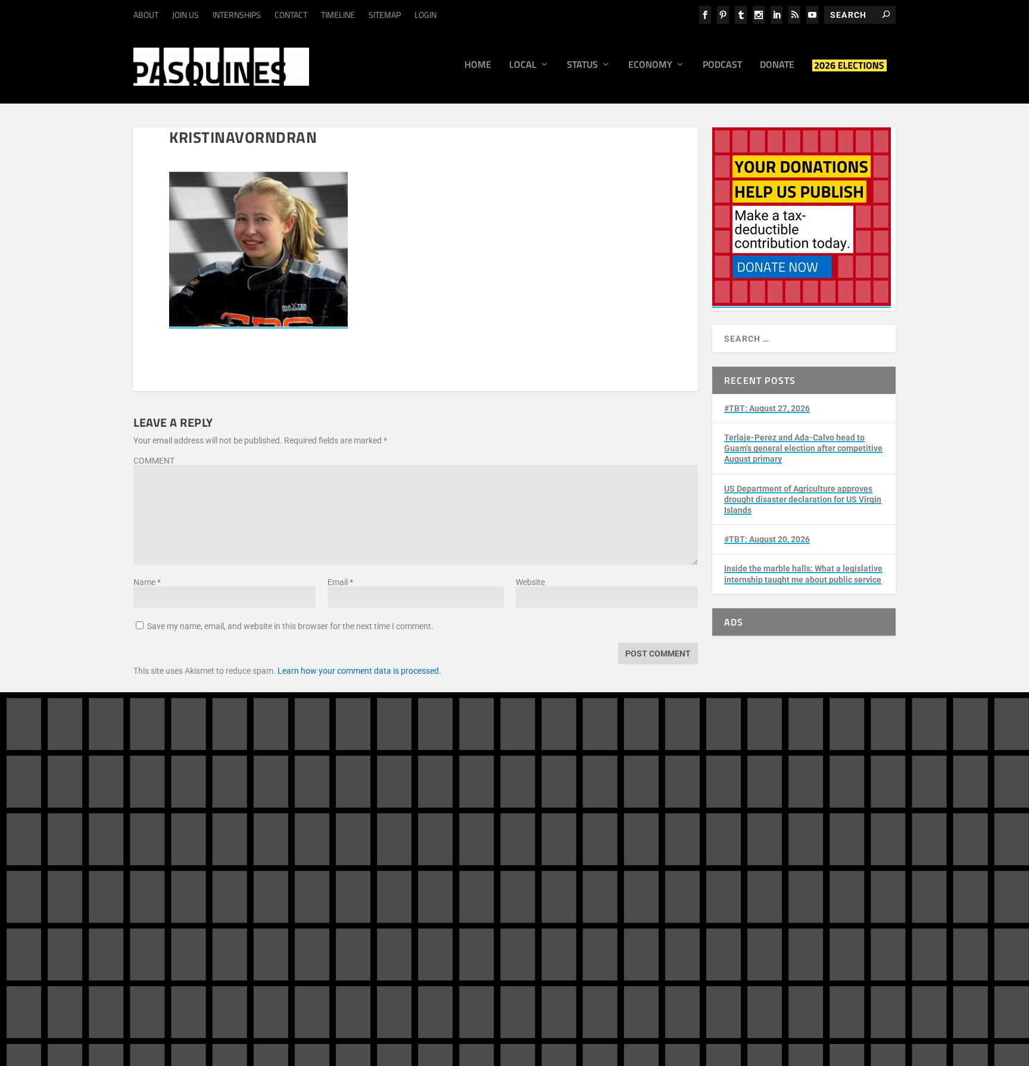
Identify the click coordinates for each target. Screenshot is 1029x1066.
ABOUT (145, 14)
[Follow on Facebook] (740, 828)
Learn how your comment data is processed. (359, 671)
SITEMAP (385, 14)
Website (530, 582)
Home (477, 65)
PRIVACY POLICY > (339, 901)
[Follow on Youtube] (859, 828)
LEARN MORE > (182, 901)
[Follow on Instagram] (764, 828)
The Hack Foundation (322, 963)
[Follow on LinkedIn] (812, 828)
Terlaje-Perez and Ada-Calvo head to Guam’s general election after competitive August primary (803, 448)
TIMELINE (338, 14)
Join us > (563, 854)
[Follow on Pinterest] (740, 852)
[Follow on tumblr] (788, 828)
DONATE (578, 821)
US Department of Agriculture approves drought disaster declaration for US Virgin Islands (802, 499)
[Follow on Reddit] (764, 852)
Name (147, 582)
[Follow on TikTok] (836, 828)
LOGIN (425, 14)
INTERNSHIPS (237, 14)
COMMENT (153, 460)
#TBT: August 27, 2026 (767, 408)
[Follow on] (788, 852)
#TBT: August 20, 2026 (767, 539)
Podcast (722, 65)
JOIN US (185, 14)
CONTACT (291, 14)
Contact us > (570, 882)
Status (582, 65)
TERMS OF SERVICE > (257, 901)
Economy (650, 65)
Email (340, 582)
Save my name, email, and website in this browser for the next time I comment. (290, 626)
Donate (777, 65)
